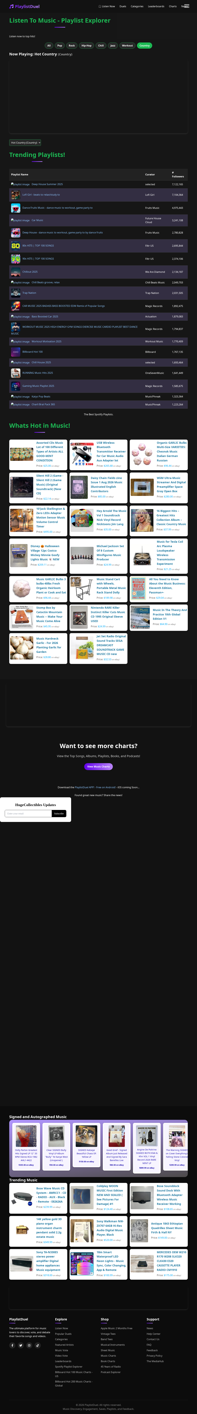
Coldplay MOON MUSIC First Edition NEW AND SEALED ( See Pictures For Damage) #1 (110, 1195)
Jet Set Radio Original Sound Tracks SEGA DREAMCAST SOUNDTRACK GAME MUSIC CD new (111, 645)
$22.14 (47, 498)
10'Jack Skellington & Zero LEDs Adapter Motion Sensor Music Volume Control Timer (50, 517)
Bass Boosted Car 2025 (44, 316)
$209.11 (42, 564)
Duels (123, 6)
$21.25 (167, 569)
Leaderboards (156, 6)
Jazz (113, 45)
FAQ (149, 1344)
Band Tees (107, 1339)
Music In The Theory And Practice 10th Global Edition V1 (170, 614)
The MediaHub (155, 1361)
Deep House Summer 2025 (47, 184)
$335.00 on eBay (26, 1165)
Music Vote (61, 1350)
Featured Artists (64, 1344)
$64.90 (163, 624)
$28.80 (47, 657)
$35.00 (107, 529)
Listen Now (61, 1328)
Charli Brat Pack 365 (43, 404)
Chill (101, 45)
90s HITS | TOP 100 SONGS (38, 258)
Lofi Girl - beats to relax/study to (41, 194)
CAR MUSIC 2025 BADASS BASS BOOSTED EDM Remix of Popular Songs (63, 306)
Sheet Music (108, 1350)
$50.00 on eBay (56, 1165)
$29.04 (160, 597)
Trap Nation (29, 292)
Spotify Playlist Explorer (68, 1366)
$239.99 (47, 1207)
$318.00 (47, 1275)
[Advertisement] (98, 704)
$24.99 (107, 564)
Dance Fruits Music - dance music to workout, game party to (57, 207)
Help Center (154, 1334)
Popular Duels (63, 1334)
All (49, 45)
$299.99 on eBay (177, 1165)
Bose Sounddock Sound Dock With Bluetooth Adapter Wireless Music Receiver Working (170, 1195)
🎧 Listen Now (106, 6)
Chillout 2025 (30, 271)
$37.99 (167, 529)
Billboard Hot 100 (32, 351)
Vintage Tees (108, 1334)
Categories (137, 6)
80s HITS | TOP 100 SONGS (38, 245)
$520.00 (108, 1240)
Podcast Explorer (111, 1372)
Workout (127, 45)
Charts (173, 6)
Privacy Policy (154, 1355)
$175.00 (168, 1275)
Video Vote (61, 1355)
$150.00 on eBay (86, 1161)
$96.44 (167, 465)
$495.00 (47, 531)
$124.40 (108, 1209)
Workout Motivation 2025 (46, 341)
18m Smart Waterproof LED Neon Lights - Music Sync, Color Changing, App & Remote (111, 1261)
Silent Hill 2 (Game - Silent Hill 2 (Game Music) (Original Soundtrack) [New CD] (49, 484)
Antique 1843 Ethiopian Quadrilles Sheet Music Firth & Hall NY (167, 1228)
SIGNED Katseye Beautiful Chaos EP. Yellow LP (86, 1153)
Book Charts (108, 1361)
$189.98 (108, 597)
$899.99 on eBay (146, 1168)
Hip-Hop (86, 45)
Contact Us (153, 1339)
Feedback (152, 1350)
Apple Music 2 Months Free (116, 1328)
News (150, 1328)
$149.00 (162, 1237)
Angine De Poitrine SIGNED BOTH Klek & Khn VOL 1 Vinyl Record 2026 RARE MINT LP (147, 1156)
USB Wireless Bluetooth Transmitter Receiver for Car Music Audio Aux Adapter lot (111, 451)
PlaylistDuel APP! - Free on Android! (95, 787)
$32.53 (107, 659)
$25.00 (47, 465)
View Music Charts (98, 766)
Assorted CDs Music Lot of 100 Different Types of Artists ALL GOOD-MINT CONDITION (49, 451)
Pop (59, 45)
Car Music (37, 220)
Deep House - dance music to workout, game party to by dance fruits (62, 232)
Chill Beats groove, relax (45, 282)
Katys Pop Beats (40, 396)
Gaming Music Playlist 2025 (38, 386)
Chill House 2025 (41, 362)
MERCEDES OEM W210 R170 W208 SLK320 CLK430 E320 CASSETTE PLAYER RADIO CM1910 (171, 1261)
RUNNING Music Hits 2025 (37, 373)
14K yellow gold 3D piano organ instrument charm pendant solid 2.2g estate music (49, 1228)
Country (145, 45)
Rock (72, 45)
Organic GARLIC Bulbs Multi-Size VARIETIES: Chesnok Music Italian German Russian (172, 451)
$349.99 (47, 1242)
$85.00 (101, 496)
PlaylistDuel (27, 6)
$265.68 (108, 465)
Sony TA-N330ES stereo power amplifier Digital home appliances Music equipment (48, 1261)
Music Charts (108, 1355)
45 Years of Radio (111, 1366)
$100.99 (108, 1275)
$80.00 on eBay (117, 1165)
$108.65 (168, 1209)
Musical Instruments (113, 1344)
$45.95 (47, 626)
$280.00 (168, 496)
